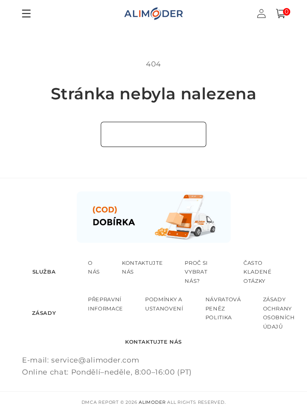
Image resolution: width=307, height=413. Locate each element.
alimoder (152, 402)
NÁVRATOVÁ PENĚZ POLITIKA (223, 308)
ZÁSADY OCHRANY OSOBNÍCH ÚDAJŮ (279, 312)
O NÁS (94, 267)
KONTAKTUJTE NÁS (142, 267)
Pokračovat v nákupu (153, 134)
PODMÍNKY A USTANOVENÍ (164, 303)
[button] (280, 13)
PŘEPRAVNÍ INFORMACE (105, 303)
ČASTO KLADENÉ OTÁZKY (257, 272)
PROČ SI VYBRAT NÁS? (196, 272)
